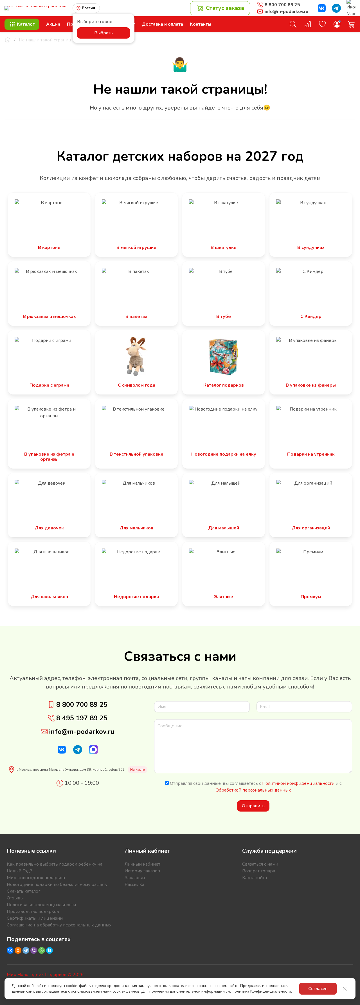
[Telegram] (25, 950)
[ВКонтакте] (10, 950)
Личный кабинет (142, 864)
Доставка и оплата (162, 24)
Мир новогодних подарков (36, 878)
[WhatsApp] (41, 950)
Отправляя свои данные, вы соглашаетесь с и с (255, 786)
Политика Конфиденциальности (261, 991)
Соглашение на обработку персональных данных (59, 925)
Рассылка (134, 884)
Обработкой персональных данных (253, 790)
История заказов (142, 871)
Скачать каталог (23, 891)
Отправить (253, 806)
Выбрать (103, 33)
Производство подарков (33, 911)
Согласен (318, 988)
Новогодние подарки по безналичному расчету (57, 884)
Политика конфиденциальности (41, 905)
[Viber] (33, 950)
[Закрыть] (344, 988)
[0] (307, 24)
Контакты (200, 24)
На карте (137, 769)
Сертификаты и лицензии (35, 918)
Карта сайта (254, 878)
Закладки (135, 878)
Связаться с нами (260, 864)
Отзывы (15, 898)
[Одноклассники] (18, 950)
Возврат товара (258, 871)
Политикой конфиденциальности (298, 783)
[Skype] (49, 950)
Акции (53, 24)
